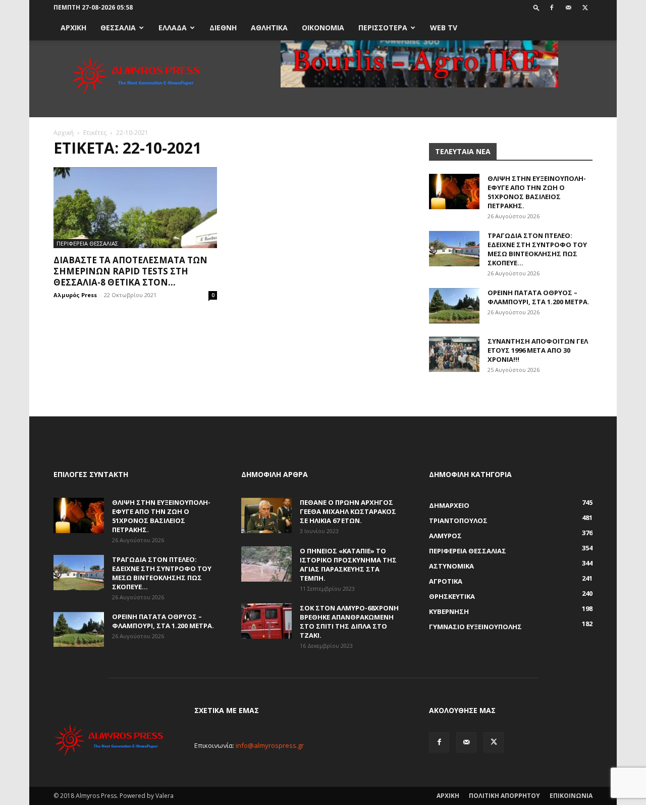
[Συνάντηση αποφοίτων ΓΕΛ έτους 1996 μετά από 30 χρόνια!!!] (454, 354)
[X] (585, 7)
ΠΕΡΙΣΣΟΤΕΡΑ (382, 27)
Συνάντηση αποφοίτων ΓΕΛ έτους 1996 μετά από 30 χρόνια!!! (538, 350)
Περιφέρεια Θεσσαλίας (87, 243)
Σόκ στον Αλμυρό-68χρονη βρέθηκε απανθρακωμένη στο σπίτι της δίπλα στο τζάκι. (349, 621)
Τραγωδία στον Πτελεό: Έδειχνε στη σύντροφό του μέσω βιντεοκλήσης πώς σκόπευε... (537, 249)
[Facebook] (551, 7)
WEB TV (443, 27)
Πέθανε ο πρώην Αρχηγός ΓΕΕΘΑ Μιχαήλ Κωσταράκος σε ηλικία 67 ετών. (348, 511)
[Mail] (568, 7)
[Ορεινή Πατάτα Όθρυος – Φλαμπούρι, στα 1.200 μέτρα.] (454, 305)
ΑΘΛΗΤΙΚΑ (269, 27)
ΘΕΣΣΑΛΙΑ (118, 27)
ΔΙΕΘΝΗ (223, 27)
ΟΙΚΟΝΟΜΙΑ (323, 27)
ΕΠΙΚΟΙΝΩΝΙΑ (571, 795)
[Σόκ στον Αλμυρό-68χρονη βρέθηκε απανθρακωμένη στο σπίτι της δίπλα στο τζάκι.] (266, 621)
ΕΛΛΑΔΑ (172, 27)
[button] (536, 7)
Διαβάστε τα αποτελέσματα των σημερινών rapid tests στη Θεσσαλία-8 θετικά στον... (130, 271)
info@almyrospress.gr (270, 745)
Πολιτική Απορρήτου (504, 795)
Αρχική (63, 132)
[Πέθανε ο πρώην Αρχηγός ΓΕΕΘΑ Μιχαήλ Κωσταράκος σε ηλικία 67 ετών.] (266, 515)
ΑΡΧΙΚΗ (73, 27)
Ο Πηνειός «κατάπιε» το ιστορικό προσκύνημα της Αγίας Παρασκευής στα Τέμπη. (348, 564)
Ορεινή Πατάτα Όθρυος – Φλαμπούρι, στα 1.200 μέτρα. (538, 297)
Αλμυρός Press (75, 295)
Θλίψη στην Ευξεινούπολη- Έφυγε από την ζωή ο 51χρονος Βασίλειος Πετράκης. (537, 192)
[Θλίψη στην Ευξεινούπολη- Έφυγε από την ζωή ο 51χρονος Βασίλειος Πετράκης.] (454, 191)
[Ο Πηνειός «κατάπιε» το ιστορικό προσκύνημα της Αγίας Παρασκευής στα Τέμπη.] (266, 564)
